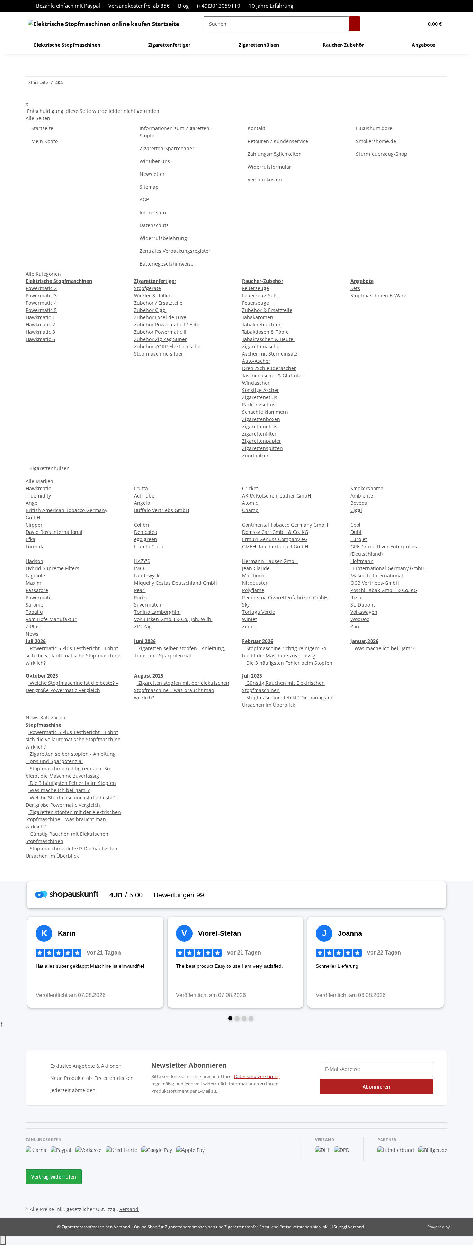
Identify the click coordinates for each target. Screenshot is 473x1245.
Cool (355, 524)
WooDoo (359, 619)
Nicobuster (255, 583)
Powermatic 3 (41, 295)
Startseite (42, 128)
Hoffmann (362, 561)
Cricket (250, 488)
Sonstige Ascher (260, 390)
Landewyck (146, 575)
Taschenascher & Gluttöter (272, 375)
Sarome (34, 604)
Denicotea (145, 532)
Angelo (142, 503)
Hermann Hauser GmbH (270, 561)
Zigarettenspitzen (262, 448)
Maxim (33, 583)
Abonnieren (376, 1086)
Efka (30, 539)
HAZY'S (142, 561)
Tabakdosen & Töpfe (265, 332)
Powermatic (39, 597)
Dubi (356, 532)
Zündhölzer (255, 455)
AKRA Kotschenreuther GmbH (276, 495)
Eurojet (358, 539)
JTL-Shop (459, 1227)
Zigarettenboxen (261, 419)
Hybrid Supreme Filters (52, 568)
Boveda (358, 503)
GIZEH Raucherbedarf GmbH (275, 546)
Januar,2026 (364, 641)
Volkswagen (363, 612)
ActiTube (144, 495)
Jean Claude (256, 568)
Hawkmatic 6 (40, 339)
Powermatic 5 (41, 310)
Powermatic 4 (41, 302)
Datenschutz (154, 225)
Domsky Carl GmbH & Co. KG (275, 532)
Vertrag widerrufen (53, 1176)
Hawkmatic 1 (40, 317)
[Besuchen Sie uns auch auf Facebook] (31, 1188)
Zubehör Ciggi (150, 310)
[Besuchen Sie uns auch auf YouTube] (31, 1196)
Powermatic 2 (41, 288)
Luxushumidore (374, 128)
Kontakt (256, 128)
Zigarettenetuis (259, 397)
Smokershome (366, 488)
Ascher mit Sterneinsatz (269, 353)
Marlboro (253, 575)
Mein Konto (44, 141)
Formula (35, 546)
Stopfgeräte (147, 288)
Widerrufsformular (269, 166)
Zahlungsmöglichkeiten (275, 154)
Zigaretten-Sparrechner (167, 148)
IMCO (140, 568)
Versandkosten (265, 179)
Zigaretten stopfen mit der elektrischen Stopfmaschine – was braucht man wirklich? (181, 690)
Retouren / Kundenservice (278, 141)
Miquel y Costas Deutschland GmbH (175, 583)
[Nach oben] (3, 1240)
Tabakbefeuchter (261, 324)
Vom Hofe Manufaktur (51, 619)
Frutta (141, 488)
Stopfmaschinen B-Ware (378, 295)
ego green (145, 539)
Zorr (355, 626)
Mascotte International (376, 575)
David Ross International (54, 532)
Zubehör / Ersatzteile (158, 302)
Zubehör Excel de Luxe (160, 317)
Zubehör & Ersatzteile (267, 310)
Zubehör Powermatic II (160, 332)
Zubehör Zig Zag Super (160, 339)
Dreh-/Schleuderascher (269, 368)
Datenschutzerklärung (257, 1076)
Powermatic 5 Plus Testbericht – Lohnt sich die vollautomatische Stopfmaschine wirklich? (73, 655)
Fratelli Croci (148, 546)
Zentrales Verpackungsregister (175, 251)
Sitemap (149, 186)
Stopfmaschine (43, 725)
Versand (129, 1209)
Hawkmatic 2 (40, 324)
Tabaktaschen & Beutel (268, 339)
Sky (246, 604)
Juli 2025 (252, 675)
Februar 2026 (257, 641)
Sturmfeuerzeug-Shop (381, 154)
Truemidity (38, 495)
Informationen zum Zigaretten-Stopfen (175, 132)
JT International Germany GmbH (387, 568)
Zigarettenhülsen (49, 468)
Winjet (249, 619)
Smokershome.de (376, 141)
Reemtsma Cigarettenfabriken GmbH (285, 597)
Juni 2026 (145, 641)
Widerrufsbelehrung (163, 238)
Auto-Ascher (256, 361)
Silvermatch (147, 604)
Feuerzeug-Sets (260, 295)
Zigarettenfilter (259, 433)
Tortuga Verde (258, 612)
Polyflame (253, 590)
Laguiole (35, 575)
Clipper (34, 524)
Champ (250, 510)
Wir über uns (155, 161)
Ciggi (356, 510)
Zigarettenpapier (261, 441)
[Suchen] (354, 23)
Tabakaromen (257, 317)
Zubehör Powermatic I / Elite (166, 324)
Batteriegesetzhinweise (167, 263)
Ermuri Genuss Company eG (274, 539)
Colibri (141, 524)
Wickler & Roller (152, 295)
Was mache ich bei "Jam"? (383, 648)
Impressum (153, 212)
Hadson (34, 561)
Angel (32, 503)
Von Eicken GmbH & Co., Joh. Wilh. (173, 619)
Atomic (250, 503)
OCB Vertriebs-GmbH (374, 583)
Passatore (37, 590)
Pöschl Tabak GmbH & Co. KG (383, 590)
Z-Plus (33, 626)
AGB (144, 199)
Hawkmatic (38, 488)
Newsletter (152, 174)
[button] (404, 24)
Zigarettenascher (262, 346)
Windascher (256, 382)
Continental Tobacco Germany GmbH (285, 524)
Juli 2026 (36, 641)
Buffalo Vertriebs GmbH (161, 510)
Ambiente (361, 495)
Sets (355, 288)
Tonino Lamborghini (157, 612)
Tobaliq (34, 612)
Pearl (140, 590)
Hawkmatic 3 (40, 332)
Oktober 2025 (42, 675)
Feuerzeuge (255, 288)
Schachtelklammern (265, 412)
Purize (141, 597)
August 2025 (148, 675)
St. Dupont (362, 604)
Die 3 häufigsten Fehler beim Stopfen (288, 663)
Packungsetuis (258, 404)
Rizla (356, 597)
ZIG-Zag (143, 626)
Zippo (248, 626)
